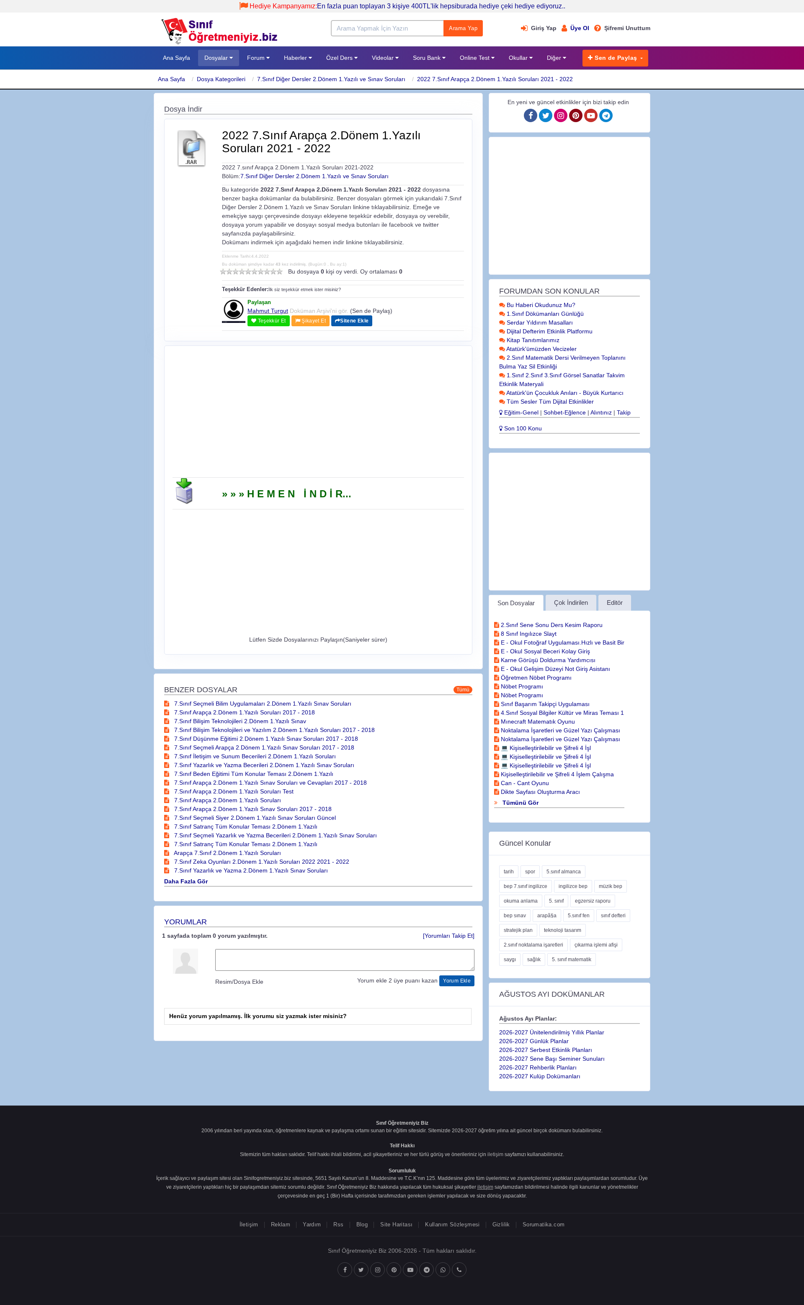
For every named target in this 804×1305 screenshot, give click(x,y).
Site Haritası (396, 1224)
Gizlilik (501, 1224)
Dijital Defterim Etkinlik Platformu (549, 331)
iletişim (495, 1154)
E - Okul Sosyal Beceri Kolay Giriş (544, 651)
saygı (510, 959)
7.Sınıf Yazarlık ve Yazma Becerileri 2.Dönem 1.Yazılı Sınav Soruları (263, 765)
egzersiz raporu (593, 901)
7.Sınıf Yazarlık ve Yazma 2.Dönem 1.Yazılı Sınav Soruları (250, 870)
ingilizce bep (573, 886)
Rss (338, 1224)
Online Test (475, 57)
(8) (267, 271)
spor (530, 872)
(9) (273, 271)
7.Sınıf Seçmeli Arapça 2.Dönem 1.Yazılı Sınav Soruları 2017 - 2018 (263, 747)
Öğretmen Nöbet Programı (535, 677)
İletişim (249, 1224)
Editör (615, 602)
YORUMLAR (185, 922)
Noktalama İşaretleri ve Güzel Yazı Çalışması (559, 730)
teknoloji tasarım (562, 930)
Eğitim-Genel (520, 412)
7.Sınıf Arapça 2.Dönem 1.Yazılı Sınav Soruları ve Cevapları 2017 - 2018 (270, 782)
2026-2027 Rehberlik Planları (538, 1067)
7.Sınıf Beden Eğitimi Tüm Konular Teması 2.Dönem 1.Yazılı (253, 773)
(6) (254, 271)
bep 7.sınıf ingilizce (525, 886)
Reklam (280, 1224)
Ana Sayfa (176, 57)
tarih (509, 872)
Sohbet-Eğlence (565, 412)
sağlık (534, 959)
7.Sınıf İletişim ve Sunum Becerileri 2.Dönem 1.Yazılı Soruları (254, 756)
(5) (248, 271)
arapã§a (547, 916)
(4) (242, 271)
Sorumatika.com (543, 1224)
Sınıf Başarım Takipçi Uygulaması (544, 704)
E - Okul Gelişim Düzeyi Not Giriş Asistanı (554, 668)
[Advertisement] (318, 414)
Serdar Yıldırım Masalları (539, 322)
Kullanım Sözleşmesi (452, 1224)
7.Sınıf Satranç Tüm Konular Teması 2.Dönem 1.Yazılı (245, 826)
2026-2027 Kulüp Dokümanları (539, 1076)
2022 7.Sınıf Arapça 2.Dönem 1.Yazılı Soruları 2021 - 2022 (495, 79)
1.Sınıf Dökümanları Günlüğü (544, 313)
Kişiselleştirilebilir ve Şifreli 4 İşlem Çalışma (556, 774)
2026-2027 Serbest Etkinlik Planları (545, 1050)
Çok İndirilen (571, 602)
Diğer (555, 57)
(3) (235, 271)
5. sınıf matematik (571, 959)
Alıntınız (601, 412)
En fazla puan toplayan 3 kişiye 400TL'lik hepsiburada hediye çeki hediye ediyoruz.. (407, 6)
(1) (223, 271)
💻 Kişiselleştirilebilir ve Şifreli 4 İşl (545, 748)
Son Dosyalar (516, 602)
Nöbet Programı (521, 686)
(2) (229, 271)
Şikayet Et (313, 321)
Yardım (312, 1224)
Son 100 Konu (522, 428)
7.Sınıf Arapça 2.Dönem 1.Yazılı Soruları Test (233, 791)
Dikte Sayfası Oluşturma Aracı (539, 791)
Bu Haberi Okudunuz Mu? (540, 305)
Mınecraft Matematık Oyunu (537, 721)
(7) (261, 271)
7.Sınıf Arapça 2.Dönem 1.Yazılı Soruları (227, 800)
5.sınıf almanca (563, 872)
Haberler (296, 57)
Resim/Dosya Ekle (239, 981)
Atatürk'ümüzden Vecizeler (541, 348)
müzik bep (610, 886)
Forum (256, 57)
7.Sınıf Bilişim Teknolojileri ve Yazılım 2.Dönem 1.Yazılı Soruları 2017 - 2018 (274, 730)
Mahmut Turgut (267, 310)
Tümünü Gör (520, 802)
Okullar (519, 57)
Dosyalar (216, 57)
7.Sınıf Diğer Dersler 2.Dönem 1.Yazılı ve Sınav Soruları (331, 79)
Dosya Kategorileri (221, 79)
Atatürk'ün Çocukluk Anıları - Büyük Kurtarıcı (564, 392)
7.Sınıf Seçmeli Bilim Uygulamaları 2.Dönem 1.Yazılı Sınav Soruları (262, 703)
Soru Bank (427, 57)
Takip (624, 412)
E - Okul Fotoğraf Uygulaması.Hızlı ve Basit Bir (561, 642)
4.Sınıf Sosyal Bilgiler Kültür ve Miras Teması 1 (561, 712)
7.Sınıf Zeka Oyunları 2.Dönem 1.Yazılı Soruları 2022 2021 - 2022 (261, 861)
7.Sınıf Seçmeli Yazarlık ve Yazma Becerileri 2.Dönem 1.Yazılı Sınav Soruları (275, 835)
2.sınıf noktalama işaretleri (533, 945)
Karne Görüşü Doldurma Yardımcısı (547, 660)
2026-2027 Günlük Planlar (534, 1041)
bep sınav (515, 916)
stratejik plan (518, 930)
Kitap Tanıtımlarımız (532, 340)
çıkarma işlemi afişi (596, 945)
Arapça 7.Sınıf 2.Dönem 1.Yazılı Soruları (227, 853)
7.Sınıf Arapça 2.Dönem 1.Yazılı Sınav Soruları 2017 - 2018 (252, 809)
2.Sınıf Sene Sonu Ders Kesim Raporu (551, 625)
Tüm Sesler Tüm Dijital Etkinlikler (549, 401)
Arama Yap (463, 28)
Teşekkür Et (271, 321)
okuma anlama (521, 901)
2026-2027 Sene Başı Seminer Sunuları (552, 1058)
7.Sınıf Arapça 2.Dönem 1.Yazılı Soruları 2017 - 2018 (244, 712)
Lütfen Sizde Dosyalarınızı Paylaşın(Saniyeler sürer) (318, 639)
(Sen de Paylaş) (371, 310)
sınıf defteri (613, 916)
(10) (279, 271)
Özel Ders (340, 57)
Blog (362, 1224)
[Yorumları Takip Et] (448, 935)
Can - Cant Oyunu (524, 783)
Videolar (383, 57)
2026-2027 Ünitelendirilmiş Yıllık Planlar (551, 1032)
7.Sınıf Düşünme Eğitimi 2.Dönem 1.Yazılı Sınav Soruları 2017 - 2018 (265, 738)
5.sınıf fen (579, 916)
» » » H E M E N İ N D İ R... (286, 493)
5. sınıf (556, 901)
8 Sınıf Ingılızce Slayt (528, 633)
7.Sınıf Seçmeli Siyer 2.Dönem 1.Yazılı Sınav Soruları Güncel (254, 817)
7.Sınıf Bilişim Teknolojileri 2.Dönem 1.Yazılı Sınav (239, 721)
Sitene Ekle (354, 321)
